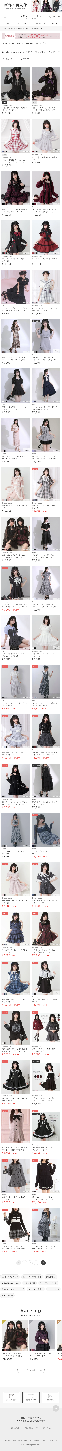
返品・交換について (31, 1428)
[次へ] (43, 1262)
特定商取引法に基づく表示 (22, 1440)
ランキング (22, 23)
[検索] (50, 17)
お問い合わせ (47, 1428)
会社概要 (7, 1440)
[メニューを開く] (4, 17)
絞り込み (9, 59)
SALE (54, 23)
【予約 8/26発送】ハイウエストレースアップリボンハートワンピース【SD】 (14, 162)
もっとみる (31, 1370)
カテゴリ (38, 23)
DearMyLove (16, 43)
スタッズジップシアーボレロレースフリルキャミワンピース (13, 1356)
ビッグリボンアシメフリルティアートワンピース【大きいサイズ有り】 (44, 1248)
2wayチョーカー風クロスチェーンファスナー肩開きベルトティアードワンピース (44, 211)
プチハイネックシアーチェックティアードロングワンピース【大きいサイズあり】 (44, 606)
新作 (7, 23)
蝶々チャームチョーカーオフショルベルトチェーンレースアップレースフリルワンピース (14, 804)
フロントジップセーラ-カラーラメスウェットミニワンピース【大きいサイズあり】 (14, 409)
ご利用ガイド (15, 1428)
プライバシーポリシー (50, 1440)
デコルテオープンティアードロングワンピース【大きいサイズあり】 (14, 310)
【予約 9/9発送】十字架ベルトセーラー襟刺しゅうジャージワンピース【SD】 (44, 110)
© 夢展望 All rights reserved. (31, 1445)
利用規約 (37, 1440)
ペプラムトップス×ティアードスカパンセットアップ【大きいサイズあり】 (44, 458)
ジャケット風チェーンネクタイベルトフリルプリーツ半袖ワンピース (44, 754)
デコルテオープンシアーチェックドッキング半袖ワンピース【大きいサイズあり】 (44, 557)
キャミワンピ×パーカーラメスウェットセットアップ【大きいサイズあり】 (44, 359)
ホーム (5, 43)
